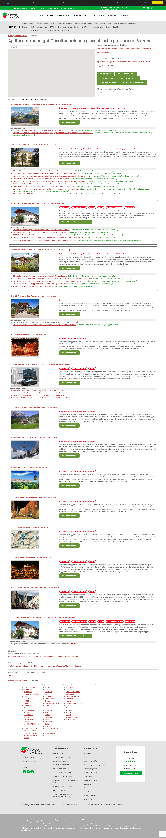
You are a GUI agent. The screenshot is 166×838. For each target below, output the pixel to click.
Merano (146, 48)
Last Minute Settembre (125, 74)
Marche (48, 712)
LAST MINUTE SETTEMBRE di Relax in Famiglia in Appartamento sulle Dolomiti (41, 232)
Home (10, 36)
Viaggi (99, 66)
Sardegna (48, 722)
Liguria (47, 708)
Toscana (48, 726)
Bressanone (112, 48)
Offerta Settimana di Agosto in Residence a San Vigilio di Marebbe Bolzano (41, 230)
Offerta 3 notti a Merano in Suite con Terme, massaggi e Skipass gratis (39, 186)
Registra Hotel (126, 15)
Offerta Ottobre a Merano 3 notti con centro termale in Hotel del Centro (40, 179)
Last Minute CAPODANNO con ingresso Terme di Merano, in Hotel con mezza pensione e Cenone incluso (52, 181)
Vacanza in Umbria (91, 685)
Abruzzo (48, 687)
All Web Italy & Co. (29, 757)
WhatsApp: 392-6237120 (109, 9)
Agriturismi (88, 753)
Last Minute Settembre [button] (45, 23)
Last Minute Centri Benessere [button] (125, 23)
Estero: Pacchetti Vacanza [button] (32, 27)
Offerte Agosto (105, 74)
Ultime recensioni (29, 761)
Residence (150, 62)
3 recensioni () (114, 621)
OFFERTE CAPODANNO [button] (83, 23)
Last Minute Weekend (108, 82)
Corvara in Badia (61, 104)
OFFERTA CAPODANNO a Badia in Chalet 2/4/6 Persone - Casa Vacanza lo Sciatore (44, 325)
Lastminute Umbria (81, 15)
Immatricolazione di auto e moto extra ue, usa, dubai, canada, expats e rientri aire (43, 397)
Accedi (119, 805)
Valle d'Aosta (50, 733)
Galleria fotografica (79, 108)
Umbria (48, 731)
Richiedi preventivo (69, 122)
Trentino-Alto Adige (21, 36)
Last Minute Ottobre (107, 78)
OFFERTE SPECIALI (14, 27)
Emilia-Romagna (51, 699)
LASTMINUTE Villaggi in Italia (62, 786)
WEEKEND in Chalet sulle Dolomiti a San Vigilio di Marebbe (34, 286)
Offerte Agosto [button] (28, 23)
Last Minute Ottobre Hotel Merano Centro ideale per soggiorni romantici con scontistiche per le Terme (52, 176)
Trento (99, 92)
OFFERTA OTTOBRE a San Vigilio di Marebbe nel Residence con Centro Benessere (43, 235)
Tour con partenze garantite (95, 765)
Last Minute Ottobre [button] (64, 23)
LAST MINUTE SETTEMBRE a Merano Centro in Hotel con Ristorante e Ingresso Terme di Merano (48, 173)
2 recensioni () (106, 108)
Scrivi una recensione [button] (130, 773)
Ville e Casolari (107, 66)
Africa (47, 689)
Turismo (69, 712)
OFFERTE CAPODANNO (129, 78)
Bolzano (104, 48)
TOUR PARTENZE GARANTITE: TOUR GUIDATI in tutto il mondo (30, 734)
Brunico (120, 48)
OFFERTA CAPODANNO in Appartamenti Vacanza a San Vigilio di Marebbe (40, 284)
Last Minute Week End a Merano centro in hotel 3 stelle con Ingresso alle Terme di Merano (47, 189)
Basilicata (48, 692)
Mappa (92, 108)
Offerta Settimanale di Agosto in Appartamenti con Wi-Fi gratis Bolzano (40, 276)
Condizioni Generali (107, 805)
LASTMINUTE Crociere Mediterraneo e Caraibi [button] (62, 27)
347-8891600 (124, 7)
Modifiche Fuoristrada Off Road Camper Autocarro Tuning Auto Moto (39, 391)
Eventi (93, 15)
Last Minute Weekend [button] (103, 23)
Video (101, 15)
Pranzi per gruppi (90, 769)
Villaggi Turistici (72, 717)
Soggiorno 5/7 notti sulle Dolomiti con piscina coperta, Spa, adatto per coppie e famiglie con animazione (52, 133)
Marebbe (139, 48)
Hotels (143, 62)
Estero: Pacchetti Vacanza (30, 711)
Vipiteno (106, 52)
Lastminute (122, 108)
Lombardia (49, 710)
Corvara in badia (129, 48)
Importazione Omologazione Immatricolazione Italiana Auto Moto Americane (42, 393)
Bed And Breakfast (120, 62)
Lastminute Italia (46, 15)
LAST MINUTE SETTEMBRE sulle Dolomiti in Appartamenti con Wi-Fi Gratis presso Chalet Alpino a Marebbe (52, 278)
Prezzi (101, 149)
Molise (47, 715)
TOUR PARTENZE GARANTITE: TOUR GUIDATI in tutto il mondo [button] (45, 31)
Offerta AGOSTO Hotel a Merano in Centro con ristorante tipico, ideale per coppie (44, 171)
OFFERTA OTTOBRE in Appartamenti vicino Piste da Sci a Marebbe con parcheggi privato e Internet (50, 281)
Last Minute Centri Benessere (133, 82)
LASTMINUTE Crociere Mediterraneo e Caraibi (30, 718)
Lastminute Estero (63, 15)
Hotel (86, 757)
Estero (47, 701)
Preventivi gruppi (90, 772)
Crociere (69, 699)
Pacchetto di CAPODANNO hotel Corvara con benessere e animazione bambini (43, 130)
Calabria (48, 694)
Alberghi (109, 62)
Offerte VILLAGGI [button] (112, 27)
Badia (99, 48)
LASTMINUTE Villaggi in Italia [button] (92, 27)
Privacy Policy (93, 805)
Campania (49, 696)
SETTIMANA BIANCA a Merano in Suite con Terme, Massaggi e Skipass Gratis (41, 184)
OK (157, 2)
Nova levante (66, 656)
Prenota (86, 222)
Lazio (47, 705)
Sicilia (47, 724)
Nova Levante (48, 437)
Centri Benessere (133, 62)
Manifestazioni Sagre (74, 703)
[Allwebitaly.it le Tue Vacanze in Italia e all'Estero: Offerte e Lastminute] (11, 15)
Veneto (48, 735)
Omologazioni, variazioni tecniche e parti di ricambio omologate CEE (38, 395)
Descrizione (65, 108)
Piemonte (48, 717)
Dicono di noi (112, 15)
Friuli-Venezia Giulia (52, 703)
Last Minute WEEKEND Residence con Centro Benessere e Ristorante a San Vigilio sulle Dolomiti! (48, 237)
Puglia (47, 719)
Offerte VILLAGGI (30, 728)
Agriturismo (101, 62)
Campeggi (70, 694)
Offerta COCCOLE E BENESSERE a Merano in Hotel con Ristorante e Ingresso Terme (44, 194)
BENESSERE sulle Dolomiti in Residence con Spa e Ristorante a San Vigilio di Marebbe (44, 240)
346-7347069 (114, 7)
